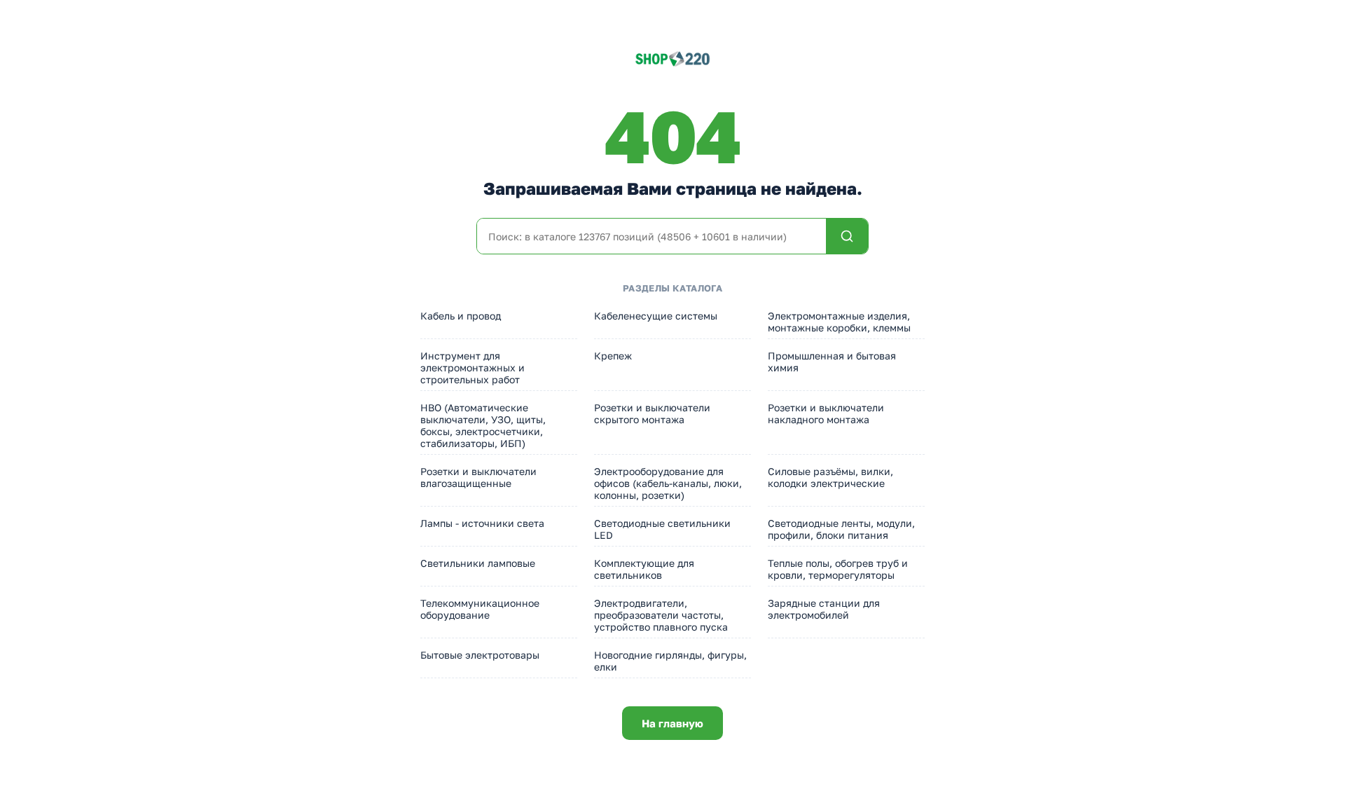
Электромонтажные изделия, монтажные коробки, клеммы (839, 322)
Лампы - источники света (482, 523)
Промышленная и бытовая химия (832, 361)
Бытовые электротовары (479, 655)
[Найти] (847, 236)
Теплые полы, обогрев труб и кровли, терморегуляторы (838, 569)
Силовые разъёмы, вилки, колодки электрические (830, 477)
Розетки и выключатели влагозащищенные (478, 477)
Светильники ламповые (477, 563)
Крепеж (613, 356)
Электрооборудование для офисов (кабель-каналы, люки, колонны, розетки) (668, 483)
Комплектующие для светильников (644, 569)
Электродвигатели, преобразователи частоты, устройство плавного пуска (661, 615)
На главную (672, 723)
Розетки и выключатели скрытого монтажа (652, 413)
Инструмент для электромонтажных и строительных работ (472, 367)
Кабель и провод (460, 316)
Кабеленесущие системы (655, 316)
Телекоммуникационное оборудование (479, 609)
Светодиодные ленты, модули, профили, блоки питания (841, 529)
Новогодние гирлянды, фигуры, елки (670, 661)
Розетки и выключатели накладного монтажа (826, 413)
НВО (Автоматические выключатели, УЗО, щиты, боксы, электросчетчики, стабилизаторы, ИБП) (483, 425)
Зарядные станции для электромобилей (824, 609)
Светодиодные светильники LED (662, 529)
